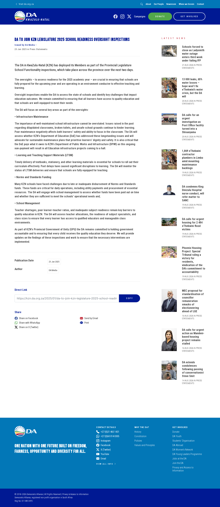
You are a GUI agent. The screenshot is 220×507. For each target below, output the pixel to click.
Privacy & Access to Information (75, 494)
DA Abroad (177, 445)
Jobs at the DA (179, 458)
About (148, 4)
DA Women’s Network (182, 449)
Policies (138, 440)
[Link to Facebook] (115, 16)
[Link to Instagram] (122, 16)
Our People (159, 4)
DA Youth (177, 436)
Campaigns (139, 16)
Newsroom (171, 4)
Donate (175, 431)
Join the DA (177, 463)
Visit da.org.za (26, 4)
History (137, 431)
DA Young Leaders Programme (187, 454)
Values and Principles (144, 445)
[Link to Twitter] (129, 16)
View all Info (104, 464)
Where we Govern (186, 4)
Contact (200, 4)
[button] (44, 318)
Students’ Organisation (183, 440)
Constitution (140, 436)
